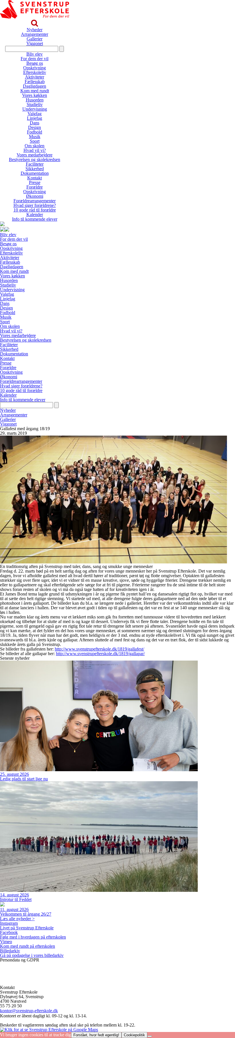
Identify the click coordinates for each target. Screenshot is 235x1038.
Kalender (34, 214)
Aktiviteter (34, 77)
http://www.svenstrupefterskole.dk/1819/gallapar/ (100, 653)
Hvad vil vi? (34, 150)
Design (34, 127)
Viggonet (34, 43)
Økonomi (34, 196)
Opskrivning (34, 67)
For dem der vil (34, 58)
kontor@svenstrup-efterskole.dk (29, 1010)
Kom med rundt (34, 90)
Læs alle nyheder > (17, 918)
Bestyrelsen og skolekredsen (34, 159)
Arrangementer (34, 34)
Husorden (35, 99)
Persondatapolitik (15, 964)
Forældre (34, 187)
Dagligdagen (34, 86)
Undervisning (34, 109)
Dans (34, 122)
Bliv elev (34, 54)
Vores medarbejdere (34, 154)
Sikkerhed (35, 168)
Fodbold (34, 132)
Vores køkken (34, 95)
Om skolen (34, 145)
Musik (34, 136)
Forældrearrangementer (34, 200)
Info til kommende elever (34, 219)
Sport (35, 141)
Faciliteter (35, 164)
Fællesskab (35, 81)
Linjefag (34, 118)
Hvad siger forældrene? (34, 205)
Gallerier (34, 38)
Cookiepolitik (12, 973)
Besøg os (34, 63)
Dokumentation (35, 173)
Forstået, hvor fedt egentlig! (96, 1035)
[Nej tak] (149, 1036)
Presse (34, 182)
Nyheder (34, 29)
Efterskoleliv (34, 72)
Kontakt (34, 177)
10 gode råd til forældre (34, 209)
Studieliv (35, 104)
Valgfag (35, 113)
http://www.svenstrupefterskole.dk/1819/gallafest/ (99, 649)
